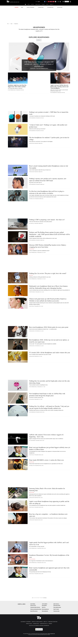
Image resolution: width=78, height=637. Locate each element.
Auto (47, 4)
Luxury (43, 4)
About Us (45, 621)
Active (32, 4)
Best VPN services (33, 611)
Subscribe (66, 1)
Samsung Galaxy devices (35, 607)
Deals (22, 7)
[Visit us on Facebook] (44, 1)
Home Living (37, 4)
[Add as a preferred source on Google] (39, 629)
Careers (50, 623)
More (51, 4)
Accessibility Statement (26, 621)
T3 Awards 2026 (40, 7)
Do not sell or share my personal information (39, 625)
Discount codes (56, 611)
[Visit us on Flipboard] (53, 1)
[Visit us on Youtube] (50, 1)
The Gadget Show (50, 7)
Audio (11, 23)
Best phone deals (57, 605)
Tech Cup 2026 (59, 7)
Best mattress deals (57, 607)
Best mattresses (45, 611)
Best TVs (43, 607)
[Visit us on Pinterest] (48, 1)
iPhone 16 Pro (33, 605)
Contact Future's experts (37, 621)
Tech (29, 4)
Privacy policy (29, 623)
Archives (44, 597)
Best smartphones (45, 609)
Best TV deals (56, 609)
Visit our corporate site (51, 633)
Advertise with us (44, 623)
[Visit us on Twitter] (46, 1)
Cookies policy (36, 623)
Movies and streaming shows (35, 609)
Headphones (16, 23)
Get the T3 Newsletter (30, 7)
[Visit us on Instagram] (52, 1)
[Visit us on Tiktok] (55, 1)
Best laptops (44, 605)
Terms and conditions (52, 621)
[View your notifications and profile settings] (63, 2)
